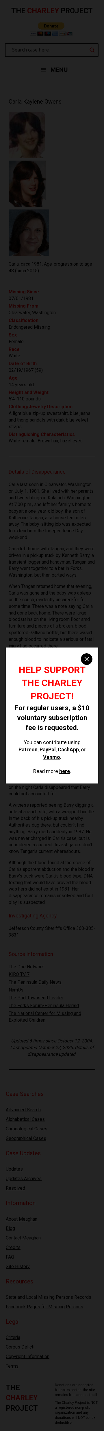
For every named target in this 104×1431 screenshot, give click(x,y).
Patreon (28, 749)
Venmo (51, 757)
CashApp (68, 749)
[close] (86, 659)
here (64, 771)
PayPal (48, 749)
